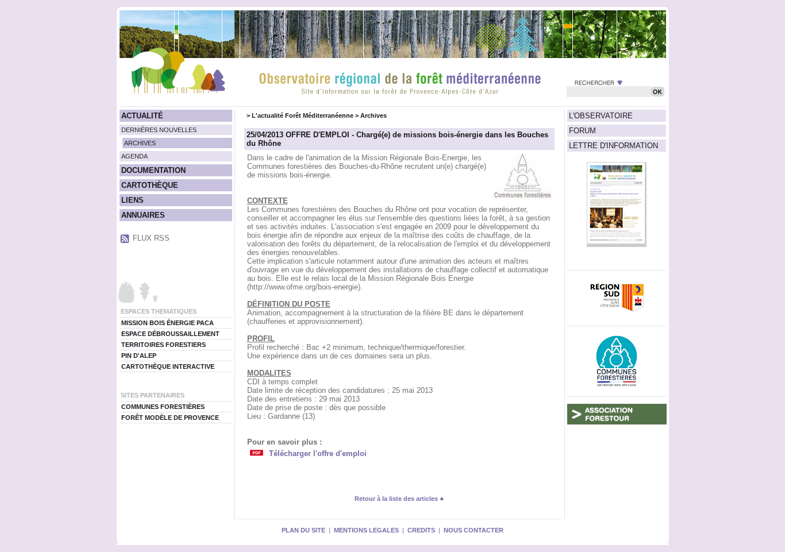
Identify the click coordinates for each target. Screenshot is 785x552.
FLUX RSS (151, 238)
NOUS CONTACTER (473, 530)
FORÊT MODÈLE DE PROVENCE (170, 417)
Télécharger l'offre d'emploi (318, 453)
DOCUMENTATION (153, 170)
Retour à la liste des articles (397, 498)
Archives (373, 115)
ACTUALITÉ (142, 115)
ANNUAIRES (143, 215)
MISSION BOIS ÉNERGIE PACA (167, 322)
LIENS (132, 200)
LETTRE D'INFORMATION (613, 145)
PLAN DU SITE (303, 530)
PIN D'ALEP (138, 355)
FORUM (582, 130)
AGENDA (134, 156)
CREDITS (421, 530)
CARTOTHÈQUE (149, 185)
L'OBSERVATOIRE (601, 115)
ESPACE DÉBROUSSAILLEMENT (170, 333)
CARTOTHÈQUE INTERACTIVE (167, 366)
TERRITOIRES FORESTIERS (163, 344)
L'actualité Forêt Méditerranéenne (302, 115)
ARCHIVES (140, 143)
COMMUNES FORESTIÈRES (163, 406)
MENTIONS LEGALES (366, 530)
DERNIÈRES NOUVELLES (159, 129)
